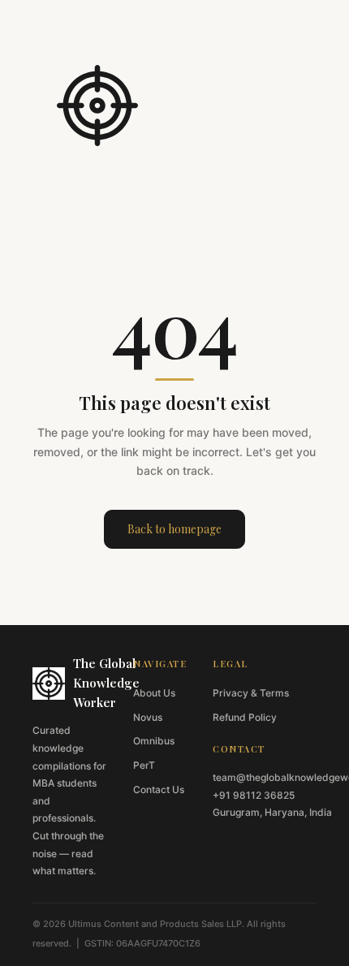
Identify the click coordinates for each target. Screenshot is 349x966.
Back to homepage (174, 529)
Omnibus (153, 741)
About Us (154, 693)
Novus (147, 717)
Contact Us (158, 789)
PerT (144, 765)
